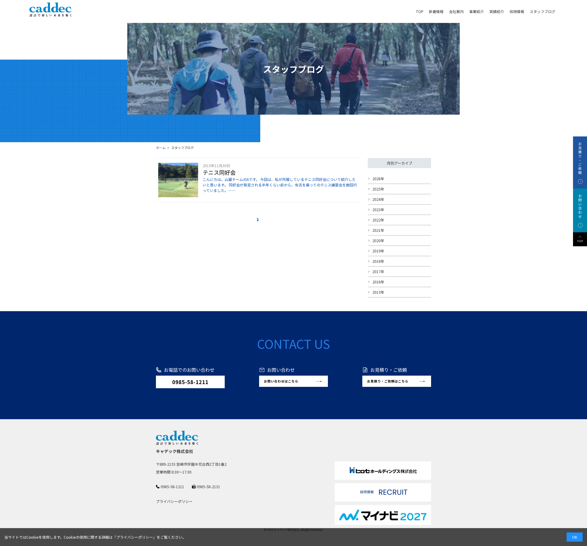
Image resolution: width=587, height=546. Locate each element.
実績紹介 (496, 11)
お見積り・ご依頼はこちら (387, 381)
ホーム (161, 147)
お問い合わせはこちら (281, 381)
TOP (419, 11)
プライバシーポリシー (134, 537)
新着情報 (436, 11)
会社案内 (456, 11)
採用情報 (516, 11)
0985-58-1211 (190, 381)
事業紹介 (476, 11)
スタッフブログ (542, 11)
